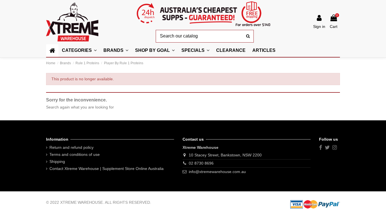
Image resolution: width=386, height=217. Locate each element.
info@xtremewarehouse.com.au (217, 171)
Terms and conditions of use (74, 154)
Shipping (57, 161)
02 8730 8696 (201, 163)
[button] (155, 50)
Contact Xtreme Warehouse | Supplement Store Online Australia (106, 168)
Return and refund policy (71, 147)
